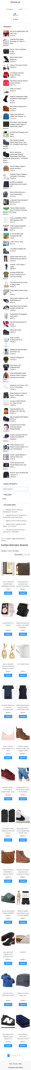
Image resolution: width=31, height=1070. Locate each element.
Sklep (20, 1064)
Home (3, 538)
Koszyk (15, 1064)
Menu (16, 19)
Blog (10, 1064)
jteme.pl (15, 2)
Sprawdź (8, 593)
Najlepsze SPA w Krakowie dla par (16, 521)
